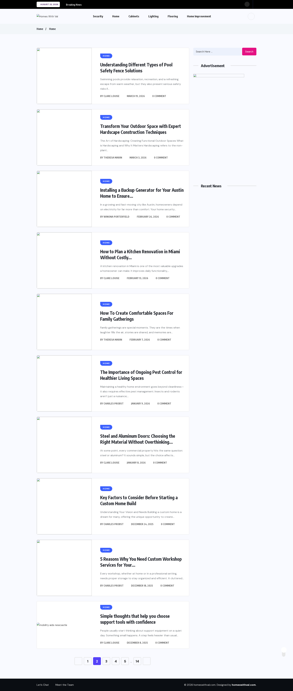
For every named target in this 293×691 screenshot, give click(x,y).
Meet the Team (64, 685)
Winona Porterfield (116, 216)
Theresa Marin (113, 157)
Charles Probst (114, 403)
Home (115, 16)
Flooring (173, 16)
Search (249, 51)
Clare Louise (111, 96)
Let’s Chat (43, 685)
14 (137, 661)
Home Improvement (199, 16)
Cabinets (134, 16)
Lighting (153, 16)
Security (98, 16)
